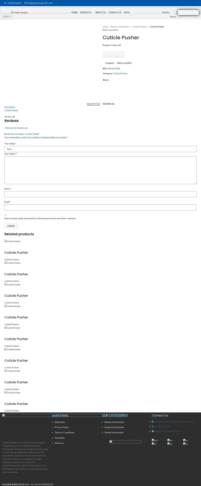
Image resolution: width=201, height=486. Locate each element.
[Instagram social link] (191, 3)
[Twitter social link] (188, 3)
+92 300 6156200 (14, 3)
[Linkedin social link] (195, 3)
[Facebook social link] (184, 3)
